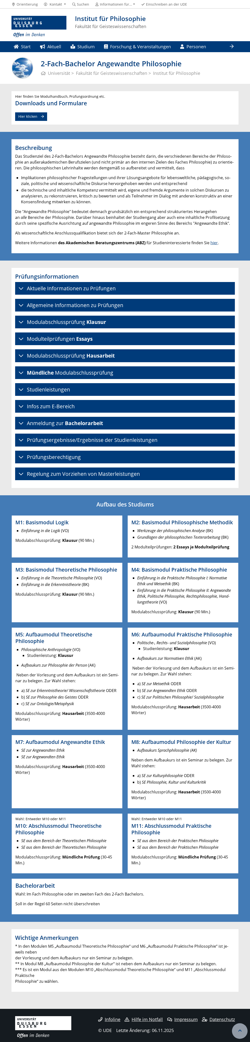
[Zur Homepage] (38, 27)
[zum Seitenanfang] (240, 1031)
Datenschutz (222, 1019)
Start (26, 46)
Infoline (112, 1019)
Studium (86, 46)
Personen (196, 46)
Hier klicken (27, 116)
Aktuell (54, 46)
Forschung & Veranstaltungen (140, 46)
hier (214, 242)
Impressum (186, 1019)
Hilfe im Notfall (147, 1019)
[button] (55, 4)
